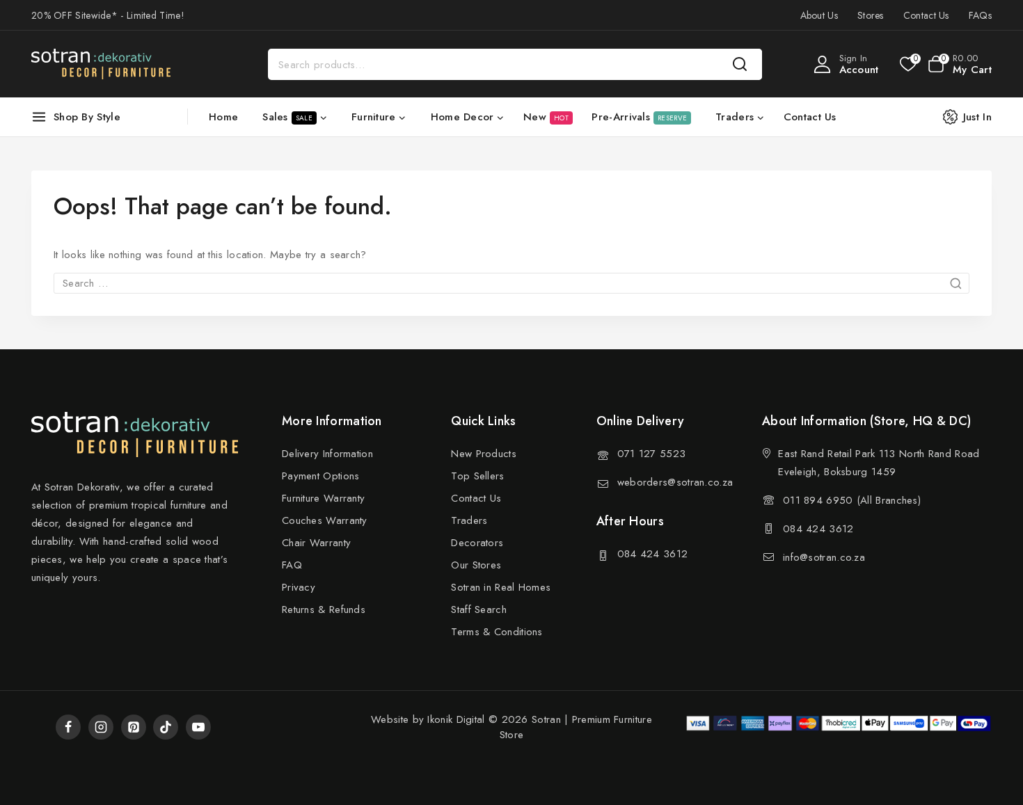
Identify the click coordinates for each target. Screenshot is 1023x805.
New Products (483, 453)
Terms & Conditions (496, 631)
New (546, 117)
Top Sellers (477, 476)
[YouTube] (198, 727)
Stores (870, 15)
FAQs (980, 15)
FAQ (292, 565)
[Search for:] (511, 283)
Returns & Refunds (323, 609)
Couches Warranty (324, 520)
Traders (469, 520)
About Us (819, 15)
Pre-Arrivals (639, 117)
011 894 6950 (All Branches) (852, 500)
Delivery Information (327, 453)
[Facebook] (68, 727)
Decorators (477, 542)
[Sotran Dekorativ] (100, 64)
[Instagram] (100, 727)
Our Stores (476, 565)
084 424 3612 (652, 553)
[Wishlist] (907, 64)
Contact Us (926, 15)
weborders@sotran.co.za (675, 482)
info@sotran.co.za (824, 557)
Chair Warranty (316, 542)
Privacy (298, 587)
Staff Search (479, 609)
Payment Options (321, 476)
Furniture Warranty (323, 498)
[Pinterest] (133, 727)
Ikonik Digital (454, 719)
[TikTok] (165, 727)
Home (223, 117)
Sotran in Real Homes (500, 587)
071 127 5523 (651, 453)
